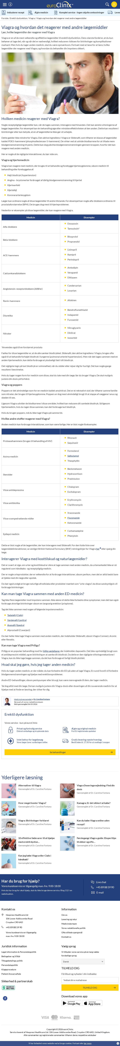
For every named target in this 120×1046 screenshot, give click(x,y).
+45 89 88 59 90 (14, 927)
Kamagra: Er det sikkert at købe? (93, 802)
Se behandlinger (58, 752)
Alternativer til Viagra (29, 785)
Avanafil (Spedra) (15, 625)
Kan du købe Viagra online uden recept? (93, 822)
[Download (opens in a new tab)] (71, 1003)
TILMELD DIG (90, 987)
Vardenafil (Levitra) (17, 620)
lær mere (87, 1043)
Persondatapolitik (9, 965)
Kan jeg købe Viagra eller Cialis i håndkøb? (34, 857)
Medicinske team (69, 923)
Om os (64, 915)
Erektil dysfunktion (18, 18)
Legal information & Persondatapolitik (18, 952)
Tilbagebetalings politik (12, 960)
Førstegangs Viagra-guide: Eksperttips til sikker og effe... (96, 840)
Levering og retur (69, 919)
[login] (114, 4)
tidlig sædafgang (51, 651)
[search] (107, 4)
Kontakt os (66, 937)
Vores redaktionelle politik (73, 928)
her (98, 548)
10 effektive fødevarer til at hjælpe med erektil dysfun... (36, 840)
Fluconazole (73, 517)
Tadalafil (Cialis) (15, 615)
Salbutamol (73, 455)
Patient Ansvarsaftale (11, 974)
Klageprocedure (8, 969)
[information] (10, 4)
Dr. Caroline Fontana (42, 699)
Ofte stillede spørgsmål (71, 932)
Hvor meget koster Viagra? (32, 802)
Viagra (32, 18)
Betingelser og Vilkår (10, 956)
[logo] (60, 4)
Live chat (101, 882)
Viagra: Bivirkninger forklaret (33, 820)
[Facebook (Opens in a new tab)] (5, 998)
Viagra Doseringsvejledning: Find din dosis (96, 787)
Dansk (66, 961)
